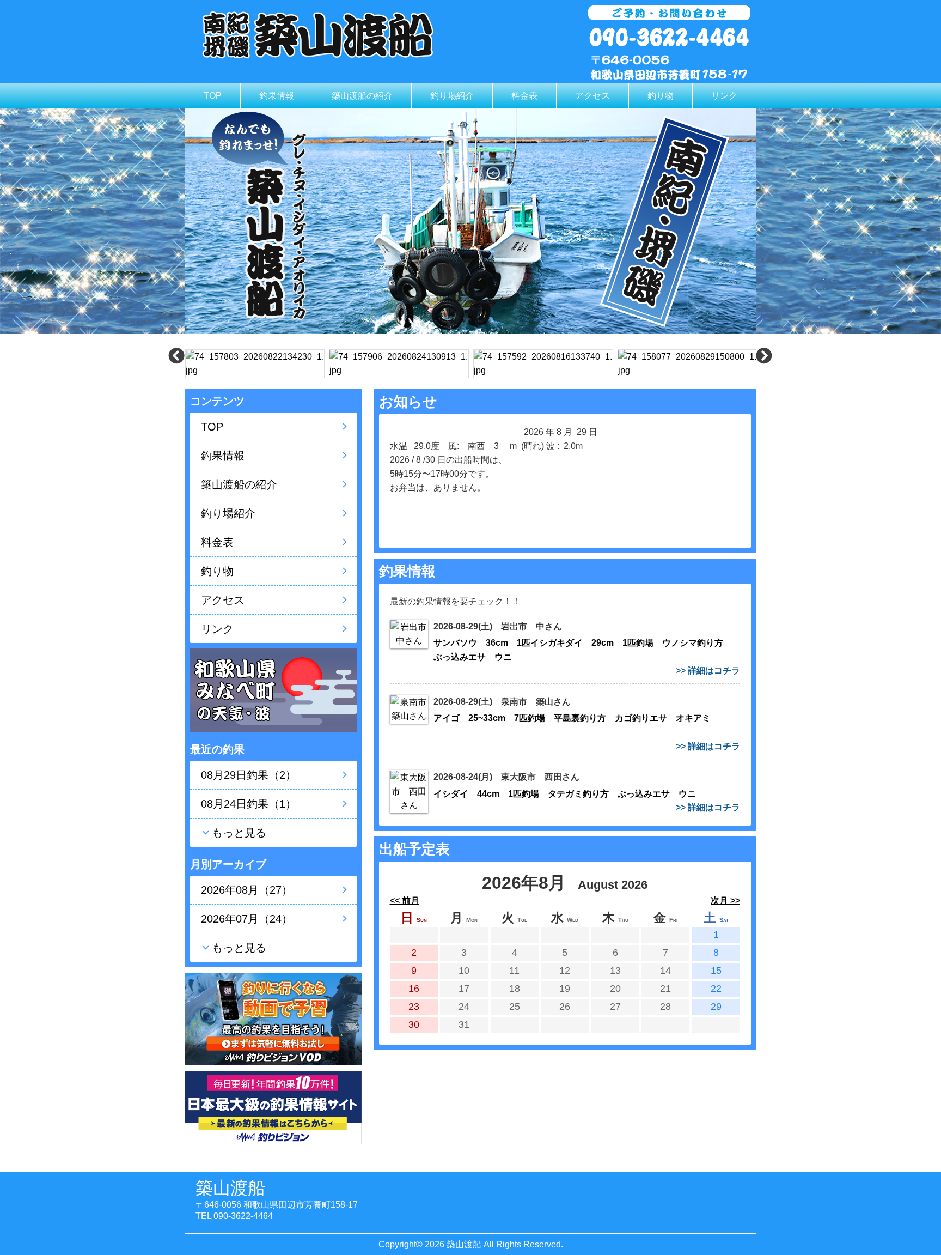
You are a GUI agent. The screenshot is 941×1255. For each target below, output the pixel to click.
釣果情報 (276, 95)
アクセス (592, 95)
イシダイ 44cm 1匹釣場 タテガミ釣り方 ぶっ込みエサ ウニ (569, 793)
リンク (724, 95)
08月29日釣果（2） (248, 775)
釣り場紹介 (452, 95)
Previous (176, 361)
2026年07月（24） (246, 919)
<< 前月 (404, 900)
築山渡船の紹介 (362, 95)
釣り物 (660, 95)
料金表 (524, 95)
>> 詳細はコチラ (708, 670)
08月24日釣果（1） (248, 804)
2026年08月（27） (246, 890)
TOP (213, 95)
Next (764, 361)
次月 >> (725, 900)
